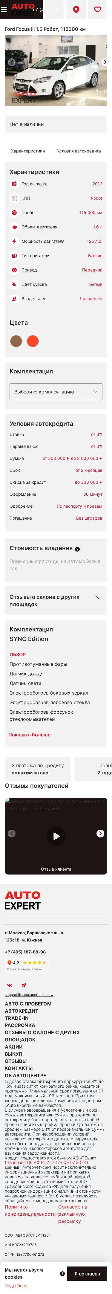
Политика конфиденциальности (30, 1210)
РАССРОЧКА (20, 1025)
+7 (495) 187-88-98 (54, 10)
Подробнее (16, 1285)
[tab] (28, 151)
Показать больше (29, 735)
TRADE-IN (17, 1018)
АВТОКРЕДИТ (22, 1011)
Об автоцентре (25, 1075)
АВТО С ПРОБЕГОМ (28, 1004)
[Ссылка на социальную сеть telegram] (24, 985)
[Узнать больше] (77, 549)
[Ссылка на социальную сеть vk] (9, 985)
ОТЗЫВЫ (16, 1061)
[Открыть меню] (3, 9)
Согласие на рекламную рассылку (72, 1214)
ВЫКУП (13, 1054)
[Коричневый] (16, 341)
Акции (14, 1047)
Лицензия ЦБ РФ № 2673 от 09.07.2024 (46, 1162)
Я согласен (87, 1274)
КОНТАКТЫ (19, 1068)
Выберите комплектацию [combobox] (44, 392)
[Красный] (33, 341)
